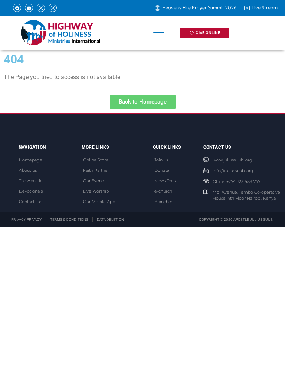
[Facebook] (17, 8)
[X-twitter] (41, 8)
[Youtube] (29, 8)
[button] (159, 32)
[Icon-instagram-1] (53, 8)
